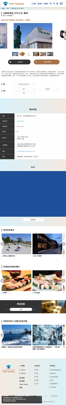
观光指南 (22, 378)
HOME (3, 8)
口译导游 (53, 387)
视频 (20, 387)
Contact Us (54, 396)
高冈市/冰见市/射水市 (24, 84)
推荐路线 (23, 373)
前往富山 (53, 373)
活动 (37, 383)
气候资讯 (23, 370)
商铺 (37, 380)
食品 (24, 92)
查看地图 (33, 219)
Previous (10, 36)
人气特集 (33, 3)
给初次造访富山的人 (56, 370)
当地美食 (47, 89)
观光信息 (39, 3)
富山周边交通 (54, 376)
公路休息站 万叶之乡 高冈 (17, 8)
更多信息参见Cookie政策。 (10, 400)
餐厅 (37, 376)
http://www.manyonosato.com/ (27, 151)
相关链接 (22, 381)
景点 (8, 8)
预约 (52, 380)
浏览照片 (20, 62)
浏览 (21, 309)
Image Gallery (23, 384)
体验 (37, 373)
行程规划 (46, 3)
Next (55, 36)
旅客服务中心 (54, 383)
